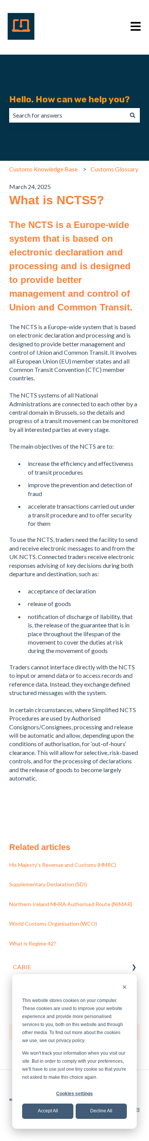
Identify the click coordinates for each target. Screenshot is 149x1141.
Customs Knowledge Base (43, 169)
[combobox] (67, 115)
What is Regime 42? (32, 943)
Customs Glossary (114, 169)
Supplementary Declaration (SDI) (48, 884)
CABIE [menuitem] (22, 966)
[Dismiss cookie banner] (124, 988)
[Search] (132, 115)
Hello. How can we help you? (69, 99)
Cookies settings (74, 1093)
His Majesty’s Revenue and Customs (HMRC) (62, 864)
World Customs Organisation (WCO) (53, 923)
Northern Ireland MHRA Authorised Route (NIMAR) (70, 904)
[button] (134, 967)
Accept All (48, 1111)
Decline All (101, 1111)
